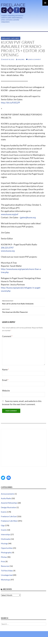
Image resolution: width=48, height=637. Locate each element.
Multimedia (5, 539)
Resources (5, 566)
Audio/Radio (6, 498)
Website (6, 390)
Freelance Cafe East (9, 516)
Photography (6, 552)
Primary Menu (45, 3)
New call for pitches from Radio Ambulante (17, 302)
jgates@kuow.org (28, 217)
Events (3, 512)
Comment (7, 336)
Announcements (7, 494)
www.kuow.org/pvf (9, 214)
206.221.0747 (7, 247)
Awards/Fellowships (9, 503)
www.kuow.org (8, 250)
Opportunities (6, 548)
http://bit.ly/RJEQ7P (10, 102)
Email (5, 380)
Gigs (3, 525)
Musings (4, 543)
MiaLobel (20, 59)
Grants (4, 530)
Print (3, 561)
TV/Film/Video (7, 570)
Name (5, 369)
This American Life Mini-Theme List (15, 310)
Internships (5, 534)
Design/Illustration (8, 507)
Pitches (4, 557)
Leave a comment (34, 59)
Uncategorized (7, 575)
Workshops (5, 579)
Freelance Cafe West (11, 38)
